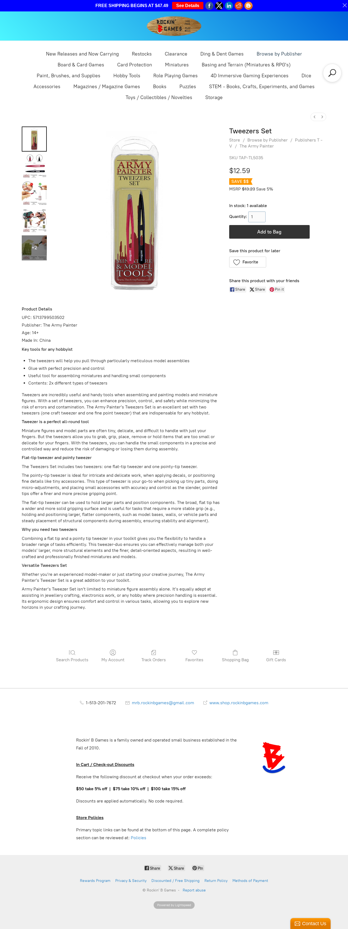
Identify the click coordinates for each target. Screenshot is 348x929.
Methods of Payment (250, 880)
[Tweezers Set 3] (34, 220)
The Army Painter (257, 146)
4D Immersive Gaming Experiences (249, 76)
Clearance (176, 54)
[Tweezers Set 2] (34, 193)
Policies (138, 837)
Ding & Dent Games (222, 54)
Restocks (142, 54)
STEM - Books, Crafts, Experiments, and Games (262, 87)
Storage (214, 97)
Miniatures (177, 65)
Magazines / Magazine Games (106, 87)
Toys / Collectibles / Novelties (159, 97)
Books (159, 87)
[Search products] (332, 73)
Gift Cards (276, 659)
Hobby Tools (126, 76)
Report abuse (194, 890)
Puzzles (187, 87)
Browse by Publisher (279, 54)
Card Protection (134, 65)
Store (234, 140)
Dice (306, 76)
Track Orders (153, 659)
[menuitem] (314, 117)
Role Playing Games (175, 76)
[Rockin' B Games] (174, 26)
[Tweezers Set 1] (34, 166)
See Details (187, 5)
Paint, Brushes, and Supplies (68, 76)
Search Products (72, 659)
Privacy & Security (131, 880)
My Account (113, 659)
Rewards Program (95, 880)
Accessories (46, 87)
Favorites (194, 659)
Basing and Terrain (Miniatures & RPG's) (246, 65)
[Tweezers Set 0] (34, 139)
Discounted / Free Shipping (175, 880)
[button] (247, 262)
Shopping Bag (235, 659)
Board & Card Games (81, 65)
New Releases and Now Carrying (82, 54)
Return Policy (216, 880)
